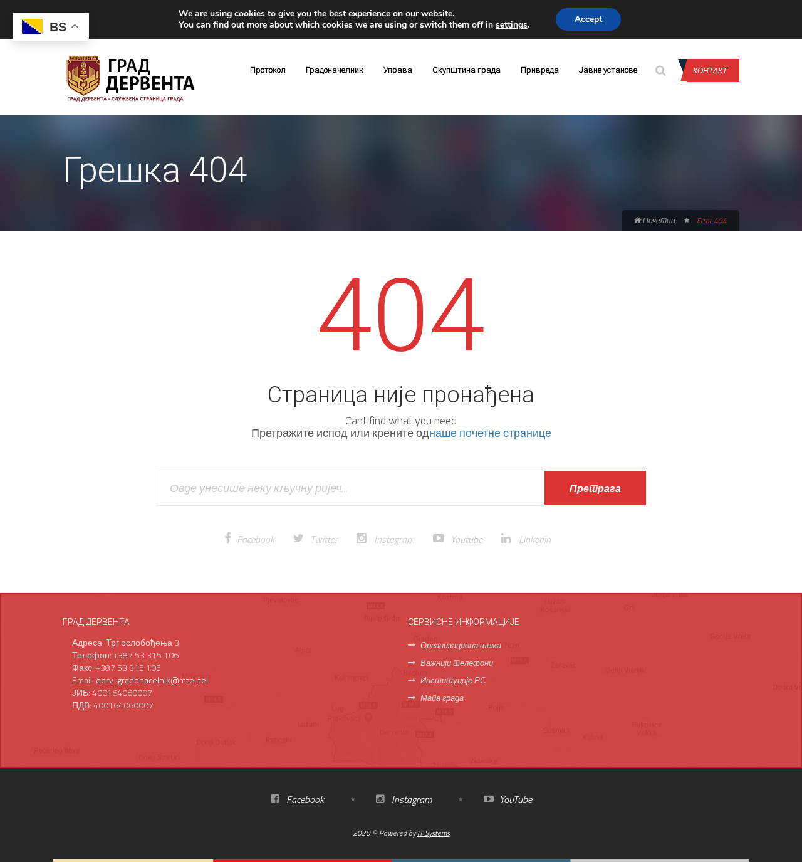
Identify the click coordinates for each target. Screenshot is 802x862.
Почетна (658, 220)
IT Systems (433, 833)
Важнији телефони (456, 662)
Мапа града (442, 697)
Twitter (324, 539)
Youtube (466, 539)
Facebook (255, 539)
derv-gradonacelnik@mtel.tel (152, 679)
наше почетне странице (490, 432)
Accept (588, 19)
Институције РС (453, 680)
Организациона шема (460, 645)
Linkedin (535, 539)
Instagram (394, 539)
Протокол (268, 70)
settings (512, 25)
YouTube (514, 799)
